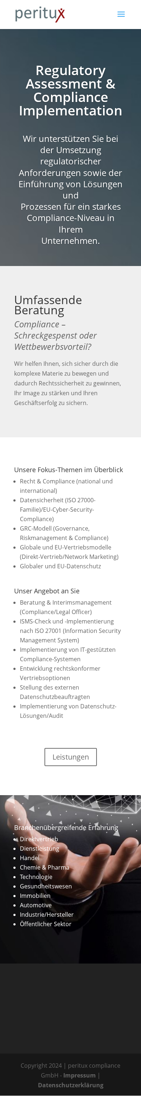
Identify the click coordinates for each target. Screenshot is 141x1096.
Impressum (79, 1075)
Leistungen (70, 757)
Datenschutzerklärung (70, 1085)
